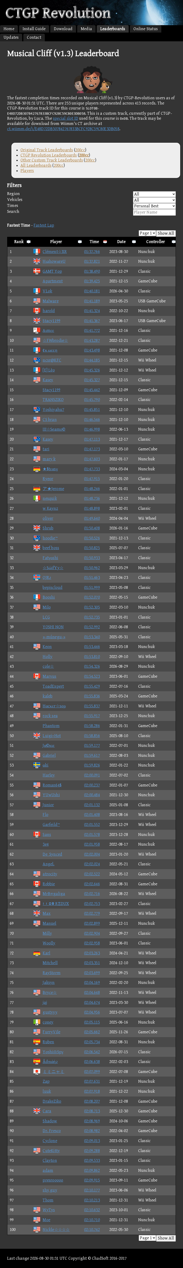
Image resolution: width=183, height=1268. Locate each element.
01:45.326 (92, 370)
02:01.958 (92, 844)
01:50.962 (92, 567)
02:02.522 (92, 874)
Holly (47, 656)
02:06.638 (92, 1061)
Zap (46, 1081)
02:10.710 (92, 1219)
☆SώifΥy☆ (53, 567)
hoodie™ (50, 538)
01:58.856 (92, 735)
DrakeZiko (52, 1101)
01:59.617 (92, 755)
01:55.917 (92, 715)
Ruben (48, 1041)
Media (86, 28)
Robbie (49, 884)
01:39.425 (92, 281)
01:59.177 (92, 745)
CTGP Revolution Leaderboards (48, 155)
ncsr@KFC (52, 360)
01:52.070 (92, 597)
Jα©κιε (49, 745)
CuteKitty (51, 1150)
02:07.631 (92, 1081)
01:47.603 (92, 459)
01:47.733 (92, 469)
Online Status (145, 28)
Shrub (48, 528)
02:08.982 (92, 1130)
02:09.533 (92, 1160)
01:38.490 (92, 271)
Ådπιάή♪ (50, 1061)
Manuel (49, 923)
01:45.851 (92, 409)
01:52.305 (92, 607)
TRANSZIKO (53, 399)
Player (56, 241)
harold (49, 310)
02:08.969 (92, 1121)
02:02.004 (92, 854)
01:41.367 (92, 320)
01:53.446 (92, 646)
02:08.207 (92, 1101)
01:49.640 (92, 518)
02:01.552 (92, 824)
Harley (49, 775)
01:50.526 (92, 538)
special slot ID (65, 118)
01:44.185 (92, 360)
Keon (47, 646)
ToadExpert (53, 686)
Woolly (49, 943)
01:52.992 (92, 626)
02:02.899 (92, 923)
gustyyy (50, 1012)
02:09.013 (92, 1140)
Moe (46, 1219)
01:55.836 (92, 696)
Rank (19, 241)
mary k (49, 459)
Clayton (50, 1160)
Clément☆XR (55, 251)
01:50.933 (92, 557)
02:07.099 (92, 1071)
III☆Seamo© (54, 429)
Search (13, 211)
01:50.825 (92, 547)
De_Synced (52, 854)
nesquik (50, 498)
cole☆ (48, 666)
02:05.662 (92, 1032)
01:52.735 (92, 617)
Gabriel (49, 755)
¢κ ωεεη (50, 350)
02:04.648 (92, 992)
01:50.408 (92, 528)
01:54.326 (92, 666)
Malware (50, 301)
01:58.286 (92, 725)
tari (46, 449)
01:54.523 (92, 676)
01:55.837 (92, 706)
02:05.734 (92, 1041)
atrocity (50, 874)
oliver (48, 518)
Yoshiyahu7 (53, 409)
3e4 (46, 844)
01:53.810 (92, 656)
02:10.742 (92, 1229)
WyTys (49, 1209)
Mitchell (50, 962)
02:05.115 (92, 1022)
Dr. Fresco (52, 1130)
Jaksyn (49, 982)
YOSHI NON (53, 626)
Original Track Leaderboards (46, 150)
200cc (80, 150)
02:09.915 (92, 1180)
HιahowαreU (54, 261)
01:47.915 (92, 478)
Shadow (50, 1121)
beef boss (51, 547)
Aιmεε (48, 330)
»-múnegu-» (54, 636)
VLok (47, 291)
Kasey (48, 379)
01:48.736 (92, 498)
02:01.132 (92, 804)
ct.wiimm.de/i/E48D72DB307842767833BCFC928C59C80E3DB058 (63, 128)
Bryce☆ (50, 992)
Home (9, 28)
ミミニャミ (53, 1071)
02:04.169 (92, 982)
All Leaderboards (35, 165)
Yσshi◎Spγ (53, 1051)
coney (48, 1022)
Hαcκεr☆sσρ (54, 706)
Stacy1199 (51, 320)
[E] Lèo (49, 370)
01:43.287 (92, 340)
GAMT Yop (52, 271)
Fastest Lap (44, 225)
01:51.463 (92, 577)
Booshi (49, 597)
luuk (47, 1091)
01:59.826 (92, 765)
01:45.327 (92, 379)
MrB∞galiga (54, 893)
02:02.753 (92, 903)
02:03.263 (92, 953)
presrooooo (53, 1180)
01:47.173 (92, 449)
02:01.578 (92, 834)
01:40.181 (92, 291)
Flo (45, 814)
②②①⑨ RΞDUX (56, 903)
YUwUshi (51, 794)
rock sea (50, 715)
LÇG (46, 617)
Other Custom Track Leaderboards (51, 160)
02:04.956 (92, 1012)
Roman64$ (52, 785)
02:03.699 (92, 972)
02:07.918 (92, 1091)
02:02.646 (92, 884)
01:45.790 (92, 399)
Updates (11, 37)
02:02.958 (92, 943)
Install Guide (34, 28)
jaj (45, 1002)
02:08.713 (92, 1111)
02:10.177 (92, 1190)
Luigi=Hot (52, 735)
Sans (47, 834)
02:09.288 (92, 1150)
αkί (45, 765)
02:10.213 (92, 1200)
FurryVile (51, 1032)
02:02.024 (92, 864)
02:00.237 (92, 785)
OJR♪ (47, 577)
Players (27, 170)
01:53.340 (92, 636)
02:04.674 (92, 1002)
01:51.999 (92, 587)
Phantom (51, 725)
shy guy (50, 1190)
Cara (47, 1111)
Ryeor (48, 478)
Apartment (53, 281)
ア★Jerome (53, 488)
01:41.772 (92, 330)
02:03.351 (92, 962)
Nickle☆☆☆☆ (56, 1229)
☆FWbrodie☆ (55, 340)
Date (121, 241)
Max (47, 913)
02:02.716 (92, 893)
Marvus (49, 676)
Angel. (48, 864)
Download (63, 28)
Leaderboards (112, 28)
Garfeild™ (51, 824)
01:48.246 (92, 488)
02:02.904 (92, 933)
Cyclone (50, 1140)
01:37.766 (92, 251)
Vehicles (15, 199)
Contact (34, 37)
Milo (47, 607)
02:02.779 (92, 913)
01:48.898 (92, 508)
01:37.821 (92, 261)
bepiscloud (52, 587)
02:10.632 (92, 1209)
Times (12, 205)
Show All (166, 233)
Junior (48, 804)
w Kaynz (50, 508)
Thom (48, 1200)
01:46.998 (92, 429)
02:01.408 (92, 814)
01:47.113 (92, 439)
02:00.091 (92, 775)
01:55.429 (92, 686)
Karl (46, 953)
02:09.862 (92, 1170)
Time (94, 241)
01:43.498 (92, 350)
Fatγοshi (50, 557)
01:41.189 (92, 301)
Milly (47, 933)
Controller (155, 241)
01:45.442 (92, 389)
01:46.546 (92, 419)
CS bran (49, 419)
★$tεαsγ (50, 469)
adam (48, 1170)
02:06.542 (92, 1051)
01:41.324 (92, 310)
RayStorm (52, 972)
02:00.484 (92, 794)
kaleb (47, 696)
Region (13, 193)
